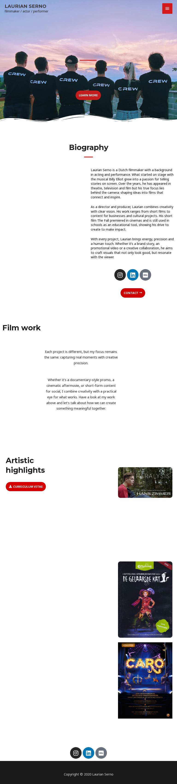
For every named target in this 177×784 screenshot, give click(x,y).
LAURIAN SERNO (25, 6)
